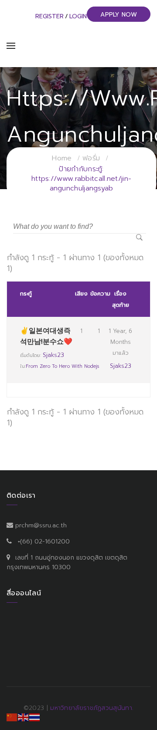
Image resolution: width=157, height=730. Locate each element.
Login (78, 16)
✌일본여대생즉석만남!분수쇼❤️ (46, 336)
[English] (23, 717)
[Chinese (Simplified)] (12, 717)
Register (49, 16)
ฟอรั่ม (91, 158)
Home (62, 158)
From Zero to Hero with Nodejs (62, 366)
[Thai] (35, 717)
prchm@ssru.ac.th (41, 525)
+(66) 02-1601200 (43, 541)
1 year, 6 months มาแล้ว (120, 342)
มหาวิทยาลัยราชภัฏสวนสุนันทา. (91, 708)
